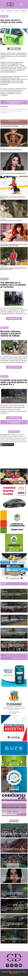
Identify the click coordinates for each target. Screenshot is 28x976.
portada (19, 111)
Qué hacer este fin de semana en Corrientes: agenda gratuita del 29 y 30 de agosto (13, 939)
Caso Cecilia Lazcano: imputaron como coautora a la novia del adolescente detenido (13, 879)
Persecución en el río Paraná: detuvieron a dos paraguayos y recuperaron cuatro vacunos (14, 909)
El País (16, 10)
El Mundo (23, 10)
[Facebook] (7, 965)
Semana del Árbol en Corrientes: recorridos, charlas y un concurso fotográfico (14, 594)
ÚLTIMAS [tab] (3, 583)
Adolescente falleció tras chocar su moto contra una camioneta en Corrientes (13, 607)
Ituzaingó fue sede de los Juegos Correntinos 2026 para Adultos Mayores (13, 864)
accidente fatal (5, 109)
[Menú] (21, 4)
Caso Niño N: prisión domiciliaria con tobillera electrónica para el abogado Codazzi (12, 894)
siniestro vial (5, 112)
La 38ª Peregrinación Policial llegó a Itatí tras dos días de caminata (13, 633)
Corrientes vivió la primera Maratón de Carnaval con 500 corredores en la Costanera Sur (12, 646)
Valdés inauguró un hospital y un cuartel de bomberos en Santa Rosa (14, 834)
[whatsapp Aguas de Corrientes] (14, 686)
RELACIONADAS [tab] (6, 658)
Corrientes (9, 10)
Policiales (4, 16)
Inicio (2, 10)
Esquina (23, 109)
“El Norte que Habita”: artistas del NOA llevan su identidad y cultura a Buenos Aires (14, 849)
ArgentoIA (15, 973)
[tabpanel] (14, 619)
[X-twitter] (12, 965)
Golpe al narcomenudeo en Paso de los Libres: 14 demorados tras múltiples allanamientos (13, 924)
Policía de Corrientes (7, 111)
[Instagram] (16, 965)
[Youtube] (20, 965)
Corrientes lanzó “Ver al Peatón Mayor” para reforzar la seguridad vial (14, 620)
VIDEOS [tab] (3, 655)
